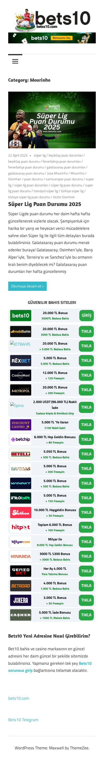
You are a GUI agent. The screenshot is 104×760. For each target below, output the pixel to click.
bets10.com (18, 698)
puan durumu (33, 179)
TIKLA (86, 331)
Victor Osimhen (64, 196)
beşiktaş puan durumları (66, 155)
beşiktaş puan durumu (24, 161)
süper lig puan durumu (66, 185)
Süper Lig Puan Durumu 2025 (44, 203)
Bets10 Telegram (23, 720)
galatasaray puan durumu (26, 173)
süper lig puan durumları (31, 185)
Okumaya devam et (26, 286)
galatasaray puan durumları (66, 167)
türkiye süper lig (72, 190)
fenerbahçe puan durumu (26, 167)
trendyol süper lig (46, 190)
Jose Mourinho (57, 173)
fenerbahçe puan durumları (62, 161)
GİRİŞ (86, 315)
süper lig (40, 155)
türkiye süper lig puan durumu (29, 196)
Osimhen (14, 179)
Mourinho (77, 173)
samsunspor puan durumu (64, 179)
